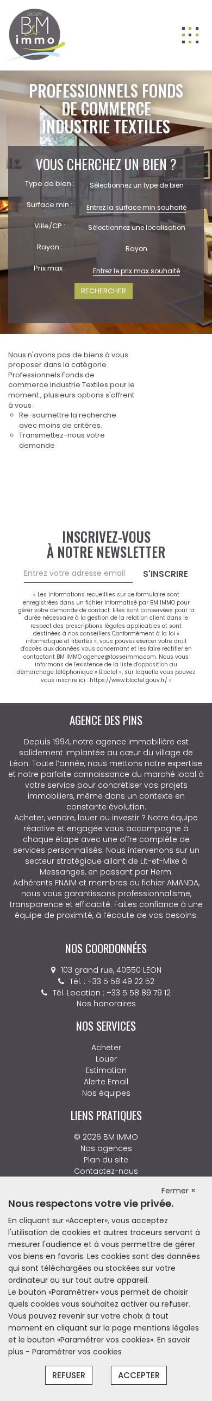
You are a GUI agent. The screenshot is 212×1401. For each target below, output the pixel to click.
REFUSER (68, 1375)
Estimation (106, 1070)
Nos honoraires (106, 1003)
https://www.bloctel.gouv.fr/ (128, 680)
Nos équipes (106, 1093)
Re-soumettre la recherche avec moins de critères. (67, 420)
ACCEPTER (139, 1375)
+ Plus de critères (106, 304)
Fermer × (178, 1190)
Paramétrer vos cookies (77, 1351)
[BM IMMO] (35, 34)
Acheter (106, 1047)
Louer (106, 1058)
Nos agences (106, 1148)
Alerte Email (106, 1081)
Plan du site (106, 1159)
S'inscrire (165, 574)
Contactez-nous (106, 1171)
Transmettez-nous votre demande (62, 440)
